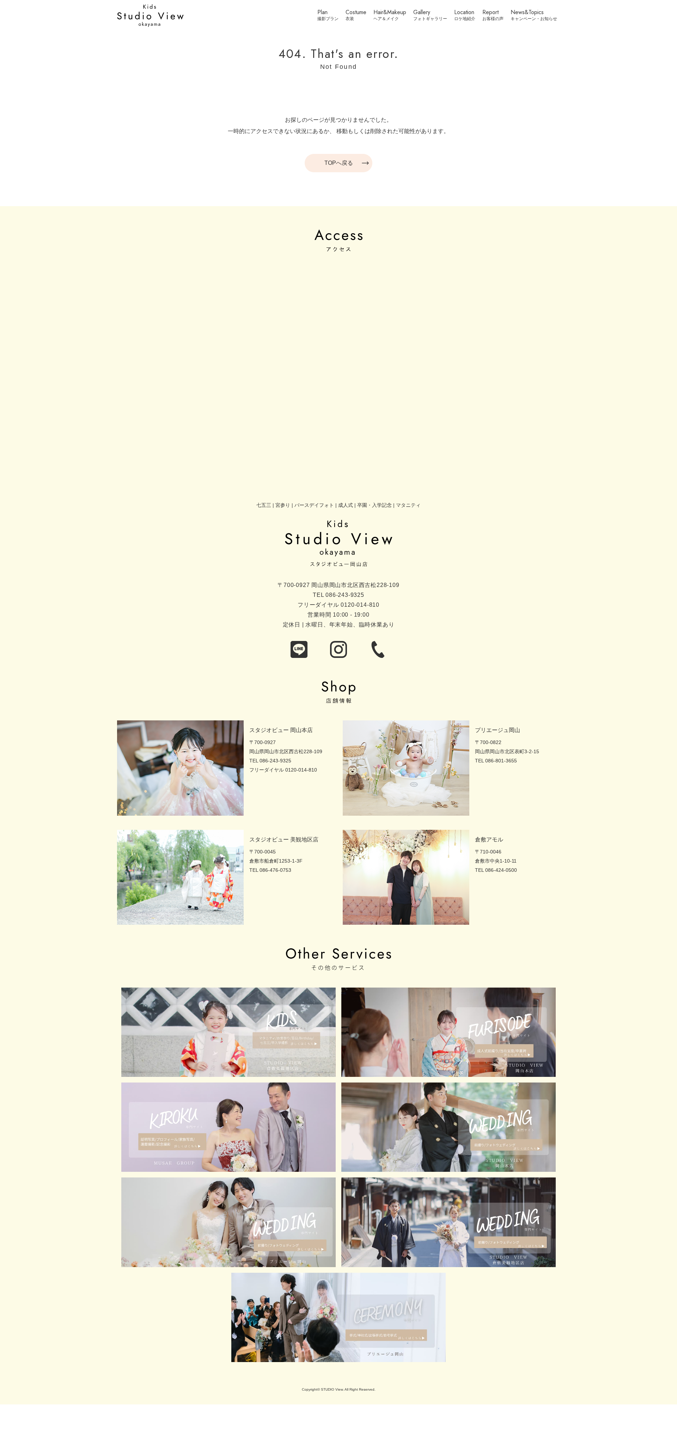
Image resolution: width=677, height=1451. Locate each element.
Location (464, 13)
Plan (322, 13)
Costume (356, 13)
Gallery (421, 13)
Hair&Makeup (389, 13)
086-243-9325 (344, 595)
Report (490, 13)
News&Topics (527, 13)
